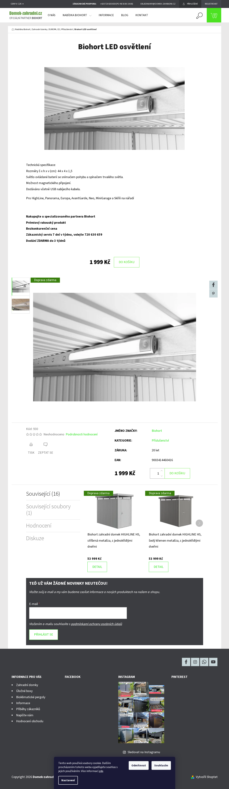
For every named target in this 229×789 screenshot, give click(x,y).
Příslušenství (160, 440)
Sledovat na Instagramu (144, 752)
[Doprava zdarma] (114, 511)
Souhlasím (161, 765)
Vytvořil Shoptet (207, 777)
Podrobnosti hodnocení (82, 434)
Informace (23, 703)
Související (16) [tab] (43, 494)
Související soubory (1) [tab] (48, 509)
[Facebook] (213, 285)
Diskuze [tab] (35, 538)
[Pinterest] (213, 293)
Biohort (157, 431)
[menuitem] (51, 15)
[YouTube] (213, 662)
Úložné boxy (24, 691)
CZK (20, 4)
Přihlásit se (43, 634)
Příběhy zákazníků (28, 709)
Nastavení (68, 780)
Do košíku (127, 262)
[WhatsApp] (204, 662)
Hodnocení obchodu (29, 721)
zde (101, 771)
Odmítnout (138, 765)
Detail (97, 567)
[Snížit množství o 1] (161, 475)
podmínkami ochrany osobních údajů (96, 624)
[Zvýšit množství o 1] (161, 470)
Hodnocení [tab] (38, 526)
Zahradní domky (27, 685)
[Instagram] (195, 662)
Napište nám (24, 715)
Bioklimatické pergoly (30, 697)
